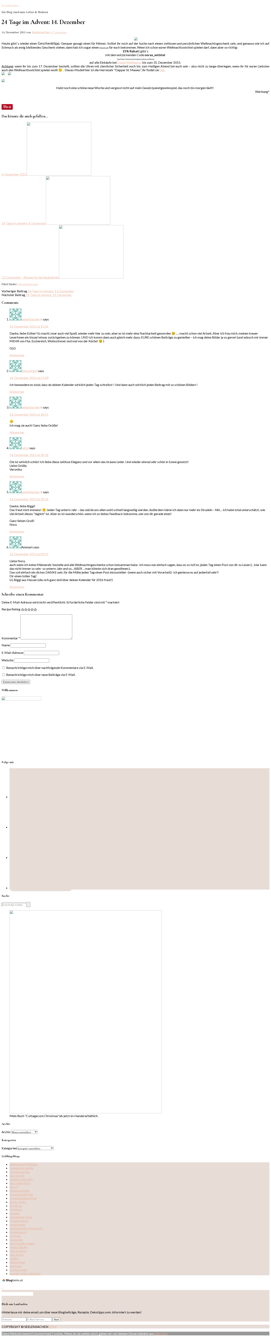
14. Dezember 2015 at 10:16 (29, 499)
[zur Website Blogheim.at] (13, 1281)
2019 (53, 1326)
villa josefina (18, 1251)
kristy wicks (18, 1202)
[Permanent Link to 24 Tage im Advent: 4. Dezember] (78, 223)
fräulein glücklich (21, 1179)
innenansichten (20, 1190)
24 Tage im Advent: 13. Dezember (51, 291)
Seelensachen (10, 5)
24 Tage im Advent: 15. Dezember (49, 295)
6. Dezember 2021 (14, 174)
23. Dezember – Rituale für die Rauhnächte (30, 277)
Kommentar (11, 638)
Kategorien (9, 1148)
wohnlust (16, 1266)
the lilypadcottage (22, 1243)
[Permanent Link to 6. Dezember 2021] (59, 174)
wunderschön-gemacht (25, 1273)
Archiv (6, 1132)
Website (7, 660)
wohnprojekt (18, 1270)
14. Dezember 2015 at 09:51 (29, 554)
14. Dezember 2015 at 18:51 (29, 414)
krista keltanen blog (23, 1198)
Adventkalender (28, 284)
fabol (25, 448)
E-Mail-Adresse (12, 652)
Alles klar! (161, 1333)
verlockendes (19, 1247)
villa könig (16, 1254)
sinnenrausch (18, 1232)
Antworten (17, 355)
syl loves (15, 1236)
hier (162, 70)
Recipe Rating (11, 609)
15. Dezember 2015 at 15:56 (29, 326)
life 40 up (16, 1206)
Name (6, 645)
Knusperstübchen (21, 1194)
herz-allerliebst (20, 1183)
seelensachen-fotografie (26, 1228)
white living (17, 1262)
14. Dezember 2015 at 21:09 (29, 378)
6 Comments (59, 32)
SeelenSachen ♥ (31, 319)
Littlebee (16, 1209)
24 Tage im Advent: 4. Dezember (24, 223)
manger (15, 1213)
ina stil (14, 1187)
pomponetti (18, 1224)
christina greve (20, 1172)
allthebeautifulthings (24, 1164)
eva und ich (17, 1175)
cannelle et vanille (21, 1168)
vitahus (14, 1258)
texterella (16, 1239)
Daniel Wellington (129, 62)
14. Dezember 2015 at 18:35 (29, 455)
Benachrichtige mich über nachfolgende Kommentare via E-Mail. (49, 667)
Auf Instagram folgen (18, 1294)
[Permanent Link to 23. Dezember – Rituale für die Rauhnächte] (91, 277)
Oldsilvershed (19, 1221)
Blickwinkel (29, 371)
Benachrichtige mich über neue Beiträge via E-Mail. (40, 674)
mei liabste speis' (21, 1217)
